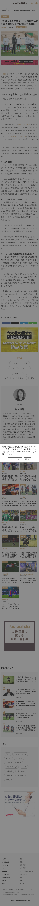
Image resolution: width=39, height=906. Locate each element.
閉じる (27, 459)
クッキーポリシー (15, 459)
